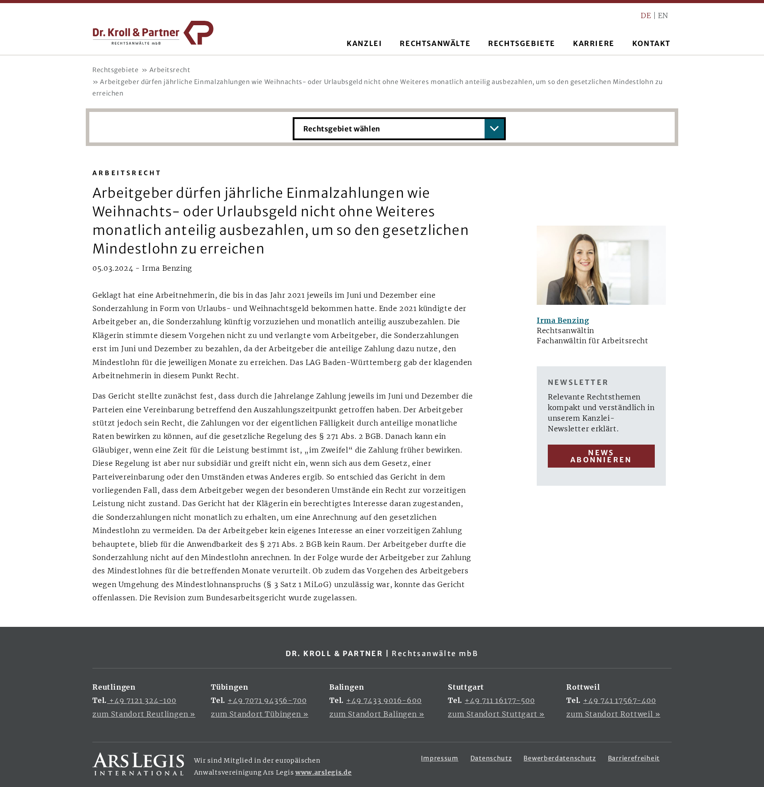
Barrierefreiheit (634, 758)
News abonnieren (601, 456)
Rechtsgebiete (115, 70)
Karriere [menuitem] (594, 43)
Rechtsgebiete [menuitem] (521, 43)
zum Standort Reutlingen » (143, 714)
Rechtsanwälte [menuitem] (435, 43)
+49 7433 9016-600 (384, 700)
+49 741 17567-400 (619, 700)
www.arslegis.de (323, 772)
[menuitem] (647, 15)
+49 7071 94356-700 (267, 700)
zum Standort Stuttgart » (496, 714)
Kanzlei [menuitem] (364, 43)
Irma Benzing (563, 320)
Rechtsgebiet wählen (341, 128)
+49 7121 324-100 (141, 700)
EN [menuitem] (663, 15)
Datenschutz (491, 758)
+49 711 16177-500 (500, 700)
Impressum (439, 758)
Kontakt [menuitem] (651, 43)
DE (646, 15)
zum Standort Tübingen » (259, 714)
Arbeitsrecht (170, 70)
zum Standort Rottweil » (613, 714)
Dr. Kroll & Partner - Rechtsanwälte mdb (153, 33)
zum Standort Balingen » (376, 714)
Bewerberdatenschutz (559, 758)
